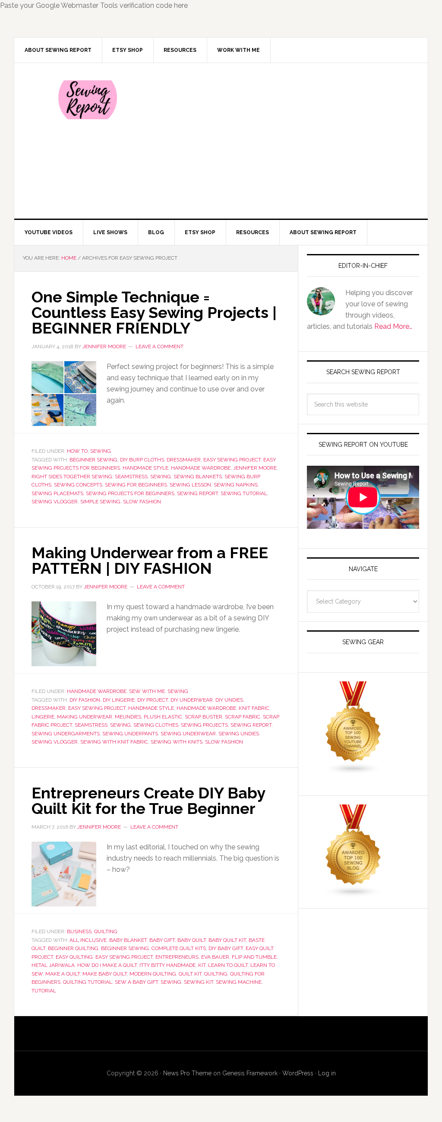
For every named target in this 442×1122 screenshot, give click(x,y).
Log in (327, 1073)
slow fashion (142, 502)
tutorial (44, 991)
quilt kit (190, 974)
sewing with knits (176, 742)
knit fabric (254, 708)
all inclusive (88, 940)
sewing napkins (236, 485)
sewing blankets (198, 477)
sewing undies (238, 734)
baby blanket (128, 940)
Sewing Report (88, 99)
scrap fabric (242, 717)
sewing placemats (57, 493)
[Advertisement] (285, 140)
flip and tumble (254, 957)
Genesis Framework (250, 1073)
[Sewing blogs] (353, 894)
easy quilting (74, 957)
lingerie (43, 717)
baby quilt (191, 940)
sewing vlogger (55, 502)
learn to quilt (228, 965)
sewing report (197, 493)
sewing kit (198, 982)
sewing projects (204, 725)
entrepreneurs (177, 957)
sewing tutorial (244, 493)
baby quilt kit (227, 940)
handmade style (145, 468)
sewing (160, 477)
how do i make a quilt (107, 965)
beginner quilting (73, 948)
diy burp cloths (142, 460)
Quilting (105, 931)
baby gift (162, 940)
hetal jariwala (53, 965)
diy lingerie (119, 700)
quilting (215, 974)
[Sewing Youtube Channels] (353, 770)
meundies (128, 717)
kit (201, 965)
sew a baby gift (136, 982)
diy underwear (191, 700)
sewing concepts (78, 485)
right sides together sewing (72, 477)
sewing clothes (155, 725)
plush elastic (163, 717)
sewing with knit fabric (114, 742)
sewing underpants (130, 734)
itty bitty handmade (167, 965)
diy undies (229, 700)
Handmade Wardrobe (96, 691)
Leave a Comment (159, 346)
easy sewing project (232, 460)
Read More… (393, 326)
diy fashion (84, 700)
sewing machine (239, 982)
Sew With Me (147, 691)
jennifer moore (255, 468)
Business (79, 931)
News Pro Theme (187, 1073)
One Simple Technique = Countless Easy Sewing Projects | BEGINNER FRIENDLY (154, 312)
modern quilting (152, 974)
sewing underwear (188, 734)
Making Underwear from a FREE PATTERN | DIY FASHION (150, 560)
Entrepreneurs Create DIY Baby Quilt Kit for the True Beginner (148, 800)
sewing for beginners (136, 485)
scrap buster (203, 717)
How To (77, 451)
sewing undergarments (66, 734)
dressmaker (184, 460)
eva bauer (215, 957)
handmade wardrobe (200, 468)
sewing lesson (190, 485)
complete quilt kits (179, 948)
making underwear (84, 717)
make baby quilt (104, 974)
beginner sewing (93, 460)
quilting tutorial (87, 982)
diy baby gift (225, 948)
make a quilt (62, 974)
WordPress (297, 1073)
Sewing (100, 451)
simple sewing (100, 502)
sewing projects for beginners (130, 493)
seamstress (131, 477)
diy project (152, 700)
